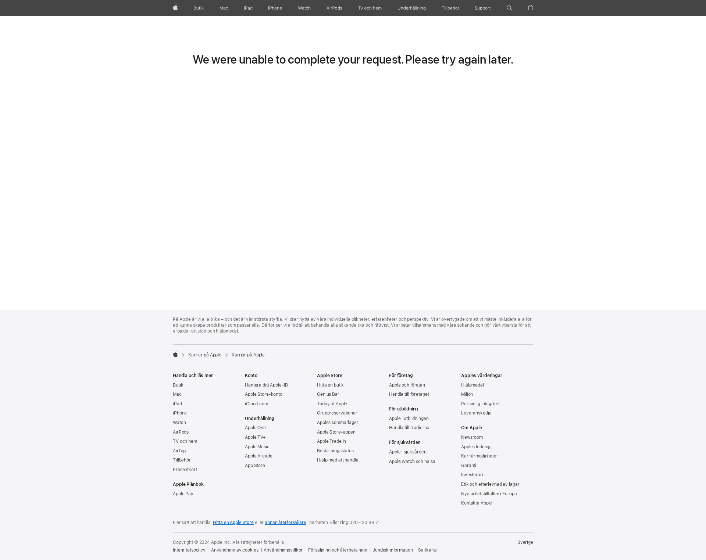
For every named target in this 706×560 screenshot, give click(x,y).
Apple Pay (183, 493)
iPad (177, 403)
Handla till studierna (409, 427)
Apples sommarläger (338, 422)
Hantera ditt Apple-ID (266, 385)
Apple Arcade (258, 456)
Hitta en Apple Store (233, 522)
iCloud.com (256, 403)
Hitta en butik (330, 385)
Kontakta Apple (476, 503)
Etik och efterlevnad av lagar (490, 484)
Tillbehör (182, 460)
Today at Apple (332, 403)
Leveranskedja (476, 413)
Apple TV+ (255, 437)
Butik (178, 385)
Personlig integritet (480, 403)
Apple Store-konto (263, 394)
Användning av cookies (234, 550)
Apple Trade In (331, 441)
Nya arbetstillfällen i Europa (489, 493)
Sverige (525, 542)
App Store (255, 465)
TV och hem (185, 441)
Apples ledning (476, 446)
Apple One (255, 427)
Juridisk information (393, 550)
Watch (179, 422)
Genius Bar (328, 394)
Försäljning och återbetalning (337, 550)
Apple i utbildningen (409, 418)
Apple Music (257, 446)
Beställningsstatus (335, 450)
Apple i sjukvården (408, 452)
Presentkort (185, 469)
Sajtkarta (427, 550)
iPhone (180, 413)
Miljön (467, 394)
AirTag (179, 450)
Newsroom (472, 437)
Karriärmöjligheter (479, 456)
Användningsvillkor (283, 550)
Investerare (473, 474)
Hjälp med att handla (338, 460)
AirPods (181, 432)
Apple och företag (407, 385)
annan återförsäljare (285, 522)
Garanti (468, 465)
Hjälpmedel (472, 385)
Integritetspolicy (189, 550)
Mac (177, 394)
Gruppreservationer (337, 413)
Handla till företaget (409, 394)
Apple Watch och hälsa (412, 461)
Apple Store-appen (336, 432)
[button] (509, 8)
